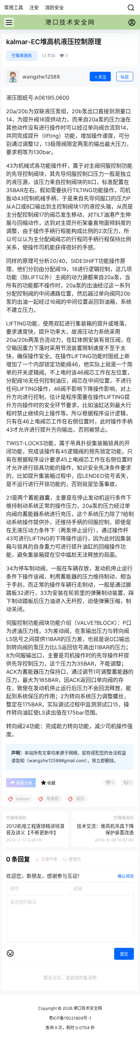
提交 (124, 954)
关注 (102, 77)
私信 (125, 77)
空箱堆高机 (22, 55)
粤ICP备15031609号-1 (70, 1018)
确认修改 (126, 876)
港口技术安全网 (87, 1008)
